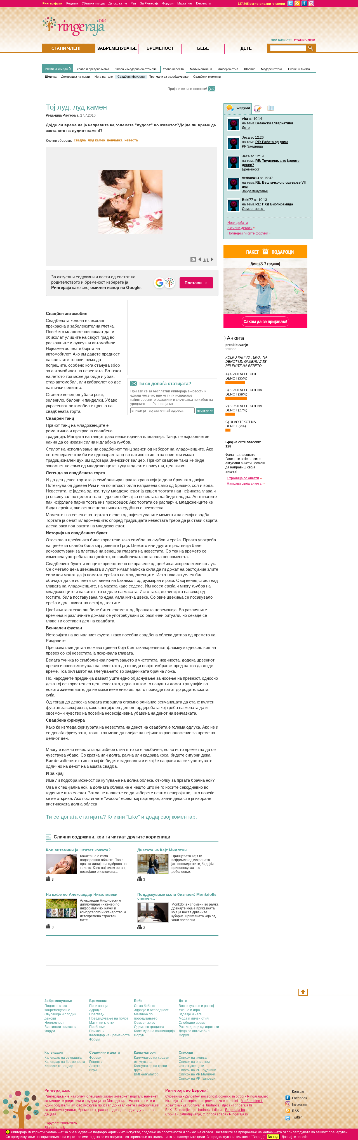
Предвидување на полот (108, 1018)
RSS (295, 1111)
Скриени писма (299, 69)
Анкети (94, 1066)
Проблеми (97, 1027)
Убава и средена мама (93, 69)
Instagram (299, 1104)
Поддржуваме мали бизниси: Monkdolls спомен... (176, 896)
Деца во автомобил (194, 1031)
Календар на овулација (63, 1058)
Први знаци (98, 1006)
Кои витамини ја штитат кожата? (78, 850)
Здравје (95, 1010)
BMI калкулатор (146, 1074)
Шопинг (249, 69)
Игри (93, 1070)
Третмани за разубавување (169, 76)
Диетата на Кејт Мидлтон (162, 850)
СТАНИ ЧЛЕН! (304, 40)
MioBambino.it (252, 1101)
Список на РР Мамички (197, 1074)
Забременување (255, 191)
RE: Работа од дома (271, 142)
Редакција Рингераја (62, 115)
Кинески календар (58, 1066)
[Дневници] (257, 109)
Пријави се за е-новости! (187, 89)
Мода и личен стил (194, 1018)
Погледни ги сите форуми (247, 233)
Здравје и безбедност (151, 1010)
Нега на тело (104, 76)
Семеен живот (253, 209)
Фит (133, 3)
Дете (246, 128)
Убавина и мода (93, 3)
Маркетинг (184, 3)
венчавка (115, 140)
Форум (49, 1031)
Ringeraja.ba (235, 1110)
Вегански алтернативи (274, 123)
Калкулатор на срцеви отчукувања (151, 1060)
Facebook (299, 1098)
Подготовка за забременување (57, 1008)
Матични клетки (101, 1023)
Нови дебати (237, 223)
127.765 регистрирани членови (261, 3)
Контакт (298, 1092)
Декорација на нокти (75, 76)
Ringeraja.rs (238, 1114)
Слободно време (192, 1023)
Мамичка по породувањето (145, 1016)
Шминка (50, 76)
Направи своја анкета (244, 483)
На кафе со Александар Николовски (81, 894)
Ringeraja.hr (242, 1105)
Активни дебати (240, 228)
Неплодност (54, 1023)
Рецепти (72, 3)
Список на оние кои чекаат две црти (194, 1064)
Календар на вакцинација (154, 1031)
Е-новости (203, 3)
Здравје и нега (190, 1014)
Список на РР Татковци (197, 1078)
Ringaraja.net (257, 1096)
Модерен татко (271, 69)
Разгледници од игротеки (199, 1027)
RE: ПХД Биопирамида (274, 204)
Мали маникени (201, 69)
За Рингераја (149, 3)
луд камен (96, 140)
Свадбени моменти (207, 76)
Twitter (297, 1117)
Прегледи (97, 1014)
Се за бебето (144, 1006)
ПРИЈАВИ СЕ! (281, 40)
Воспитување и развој (196, 1006)
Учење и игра (189, 1010)
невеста (131, 140)
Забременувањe (117, 48)
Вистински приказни (60, 1027)
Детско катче (118, 3)
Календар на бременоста (109, 1035)
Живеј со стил (228, 69)
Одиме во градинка (149, 1027)
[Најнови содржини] (270, 109)
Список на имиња (193, 1058)
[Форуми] (230, 109)
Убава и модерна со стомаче (136, 69)
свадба (80, 140)
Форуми (167, 3)
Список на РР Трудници (197, 1070)
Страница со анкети (243, 478)
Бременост (251, 169)
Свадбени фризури (131, 76)
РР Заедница (252, 146)
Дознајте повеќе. (295, 1137)
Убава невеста (173, 69)
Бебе (203, 48)
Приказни (97, 1031)
